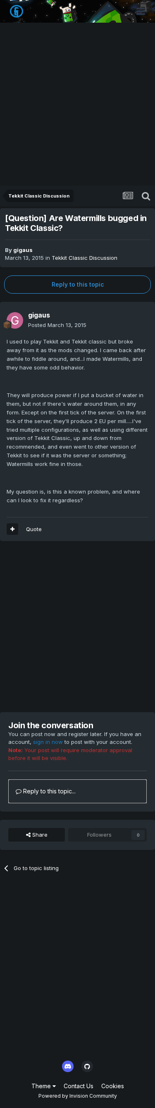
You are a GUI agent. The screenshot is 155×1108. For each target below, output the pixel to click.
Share (39, 834)
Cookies (112, 1085)
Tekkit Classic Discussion (84, 257)
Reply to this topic (78, 284)
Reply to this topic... (48, 791)
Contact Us (78, 1085)
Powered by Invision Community (77, 1096)
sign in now (48, 742)
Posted (57, 325)
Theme (41, 1085)
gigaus (23, 250)
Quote (34, 529)
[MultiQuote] (12, 529)
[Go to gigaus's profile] (15, 320)
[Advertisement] (77, 104)
